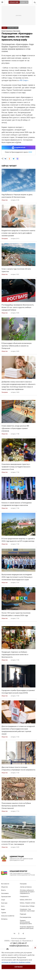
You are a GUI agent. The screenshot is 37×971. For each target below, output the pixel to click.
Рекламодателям (25, 917)
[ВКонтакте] (5, 158)
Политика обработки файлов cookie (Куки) (27, 927)
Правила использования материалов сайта (26, 922)
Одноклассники (18, 933)
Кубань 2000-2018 (26, 899)
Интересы (4, 919)
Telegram (23, 933)
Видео (3, 909)
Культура (4, 903)
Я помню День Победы (27, 906)
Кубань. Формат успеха (27, 903)
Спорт (4, 27)
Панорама (23, 884)
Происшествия (6, 896)
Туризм (3, 912)
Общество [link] (5, 200)
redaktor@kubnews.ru (19, 946)
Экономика (5, 893)
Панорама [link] (5, 238)
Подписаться (20, 147)
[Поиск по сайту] (34, 2)
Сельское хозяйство (7, 916)
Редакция (23, 914)
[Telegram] (13, 158)
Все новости (5, 884)
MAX (30, 152)
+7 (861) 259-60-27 (18, 943)
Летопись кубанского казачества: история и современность (27, 891)
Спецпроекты (24, 896)
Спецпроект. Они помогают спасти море (27, 910)
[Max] (17, 158)
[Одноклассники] (9, 158)
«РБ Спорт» (23, 80)
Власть (3, 890)
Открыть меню (2, 2)
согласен (18, 967)
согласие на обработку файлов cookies (16, 962)
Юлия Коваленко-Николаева (11, 31)
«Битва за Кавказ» (26, 887)
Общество (4, 887)
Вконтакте (14, 933)
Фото (3, 906)
